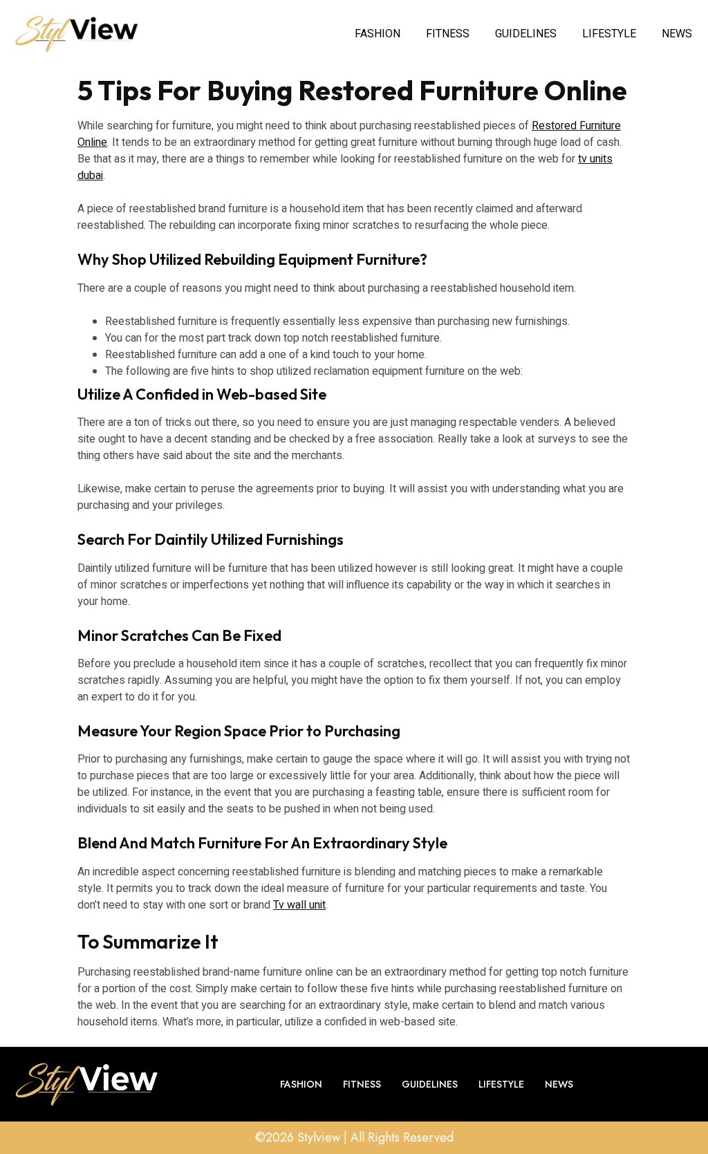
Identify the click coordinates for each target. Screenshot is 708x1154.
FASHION (377, 34)
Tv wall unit (299, 905)
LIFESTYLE (609, 34)
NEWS (677, 34)
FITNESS (447, 34)
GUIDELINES (526, 34)
